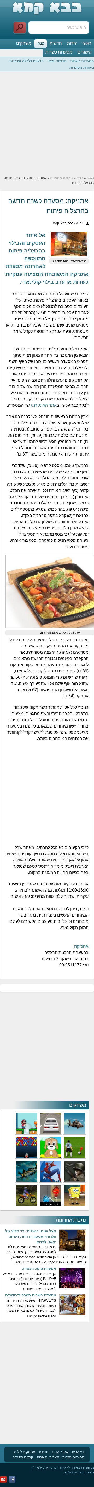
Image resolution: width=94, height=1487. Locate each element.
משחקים (23, 43)
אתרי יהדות (60, 1452)
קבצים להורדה (23, 1457)
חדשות (56, 43)
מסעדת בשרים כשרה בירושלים (30, 1295)
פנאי (40, 43)
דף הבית (78, 1452)
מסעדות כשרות (58, 52)
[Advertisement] (47, 123)
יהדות (72, 43)
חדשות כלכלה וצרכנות (26, 61)
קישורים (84, 52)
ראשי (86, 43)
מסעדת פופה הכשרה (39, 1269)
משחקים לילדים (24, 1452)
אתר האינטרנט (44, 405)
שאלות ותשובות (48, 1457)
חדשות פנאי (57, 61)
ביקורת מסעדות (81, 67)
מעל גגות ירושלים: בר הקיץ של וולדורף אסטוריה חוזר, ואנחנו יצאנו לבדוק (30, 1236)
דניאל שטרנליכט (74, 1472)
